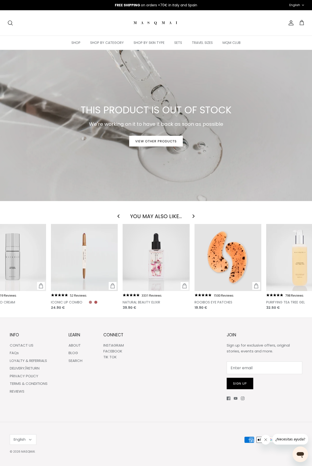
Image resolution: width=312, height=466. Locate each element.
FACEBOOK (112, 351)
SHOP (75, 42)
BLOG (73, 352)
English (294, 5)
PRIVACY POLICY (24, 376)
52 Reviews (78, 295)
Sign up (240, 383)
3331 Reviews (152, 295)
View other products (156, 141)
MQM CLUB (232, 42)
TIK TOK (110, 356)
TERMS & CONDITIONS (29, 383)
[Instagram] (242, 398)
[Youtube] (235, 398)
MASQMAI (28, 451)
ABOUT (74, 345)
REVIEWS (17, 391)
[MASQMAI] (156, 23)
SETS (178, 42)
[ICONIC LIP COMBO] (84, 257)
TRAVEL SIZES (202, 42)
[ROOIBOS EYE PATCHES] (228, 257)
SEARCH (75, 360)
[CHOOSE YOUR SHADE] (113, 286)
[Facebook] (228, 398)
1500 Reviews (224, 295)
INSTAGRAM (113, 345)
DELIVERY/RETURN (24, 368)
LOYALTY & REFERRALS (28, 360)
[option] (156, 125)
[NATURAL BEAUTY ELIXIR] (156, 257)
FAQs (14, 352)
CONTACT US (21, 345)
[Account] (290, 23)
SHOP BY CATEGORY (107, 42)
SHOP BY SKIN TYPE (149, 42)
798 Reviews (294, 295)
